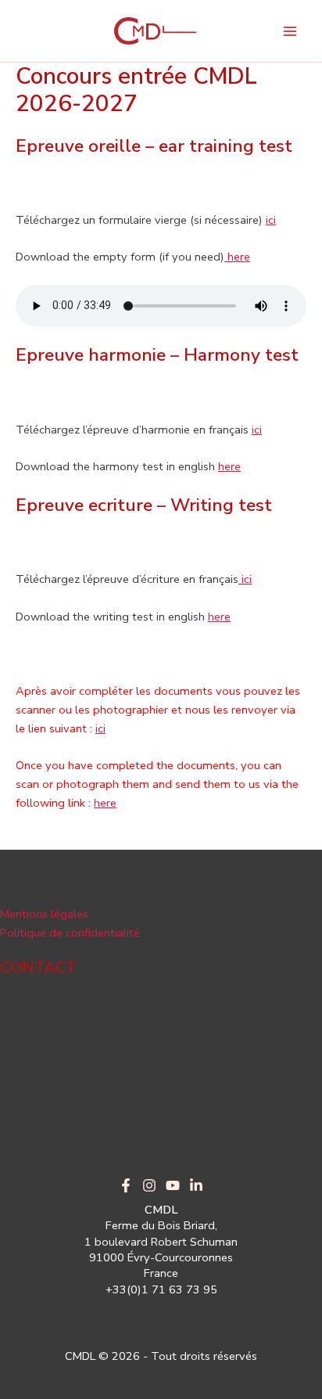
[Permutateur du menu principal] (290, 31)
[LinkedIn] (196, 1185)
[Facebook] (126, 1185)
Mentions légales (44, 914)
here (237, 256)
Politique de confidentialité (70, 932)
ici (271, 220)
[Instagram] (149, 1185)
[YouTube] (173, 1185)
